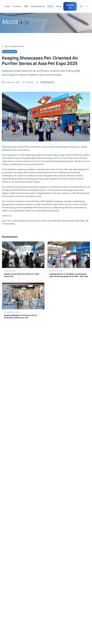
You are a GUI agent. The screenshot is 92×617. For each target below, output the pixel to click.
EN (81, 6)
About (59, 6)
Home (7, 6)
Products (17, 6)
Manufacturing (38, 6)
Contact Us (70, 6)
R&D (26, 6)
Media (50, 6)
